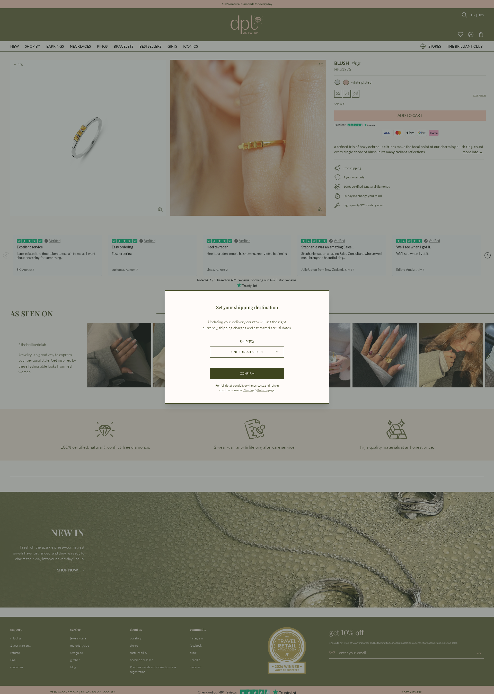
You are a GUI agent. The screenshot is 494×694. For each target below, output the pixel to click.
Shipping (248, 390)
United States (247, 352)
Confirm (247, 373)
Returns (262, 390)
